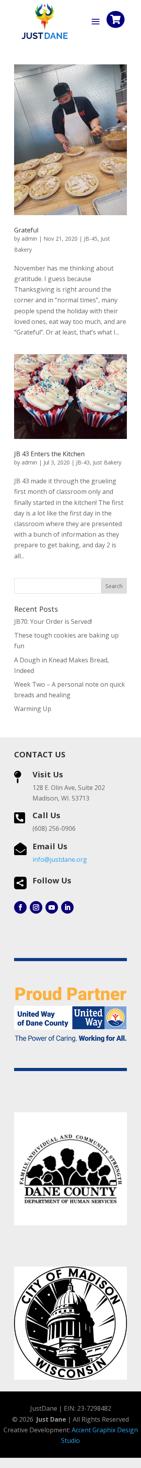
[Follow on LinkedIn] (67, 907)
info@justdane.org (60, 859)
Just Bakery (107, 462)
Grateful (26, 230)
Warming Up (32, 708)
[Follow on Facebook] (20, 907)
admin (29, 238)
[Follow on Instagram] (36, 907)
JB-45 (91, 238)
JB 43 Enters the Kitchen (49, 454)
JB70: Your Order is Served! (53, 621)
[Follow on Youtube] (51, 907)
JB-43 (83, 462)
